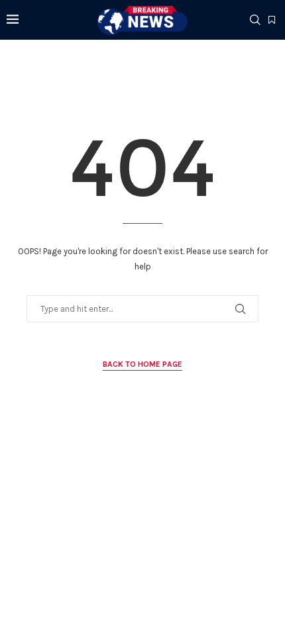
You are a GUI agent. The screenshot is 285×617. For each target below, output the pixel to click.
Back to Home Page (142, 364)
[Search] (255, 20)
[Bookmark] (271, 20)
